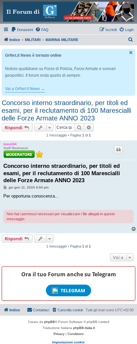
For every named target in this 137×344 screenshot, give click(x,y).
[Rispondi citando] (118, 149)
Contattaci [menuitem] (41, 310)
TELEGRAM (73, 290)
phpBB (49, 322)
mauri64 (10, 144)
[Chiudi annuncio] (131, 52)
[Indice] (68, 12)
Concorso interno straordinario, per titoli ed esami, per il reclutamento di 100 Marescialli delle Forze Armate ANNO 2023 (66, 110)
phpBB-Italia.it (84, 328)
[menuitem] (22, 30)
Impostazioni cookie (68, 342)
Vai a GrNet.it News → (25, 88)
